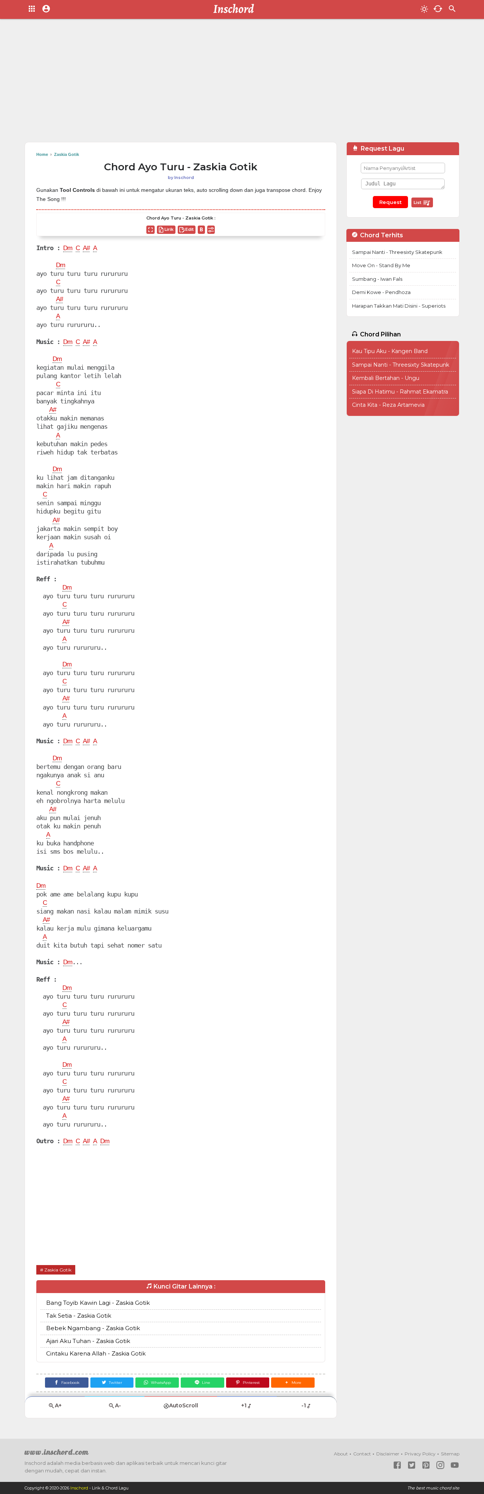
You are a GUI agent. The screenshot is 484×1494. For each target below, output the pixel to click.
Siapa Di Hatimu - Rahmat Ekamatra (400, 391)
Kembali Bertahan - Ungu (385, 378)
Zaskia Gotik (57, 1270)
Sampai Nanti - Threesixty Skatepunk (397, 252)
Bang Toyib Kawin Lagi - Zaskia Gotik (98, 1302)
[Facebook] (397, 1465)
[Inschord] (235, 9)
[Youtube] (454, 1465)
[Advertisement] (242, 83)
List (418, 202)
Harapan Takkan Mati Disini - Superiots (398, 306)
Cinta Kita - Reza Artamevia (388, 405)
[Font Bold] (201, 230)
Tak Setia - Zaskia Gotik (78, 1315)
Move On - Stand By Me (381, 265)
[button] (293, 1382)
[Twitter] (411, 1465)
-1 (303, 1405)
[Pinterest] (426, 1465)
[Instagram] (440, 1465)
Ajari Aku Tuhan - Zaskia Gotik (88, 1341)
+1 (244, 1405)
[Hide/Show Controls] (211, 230)
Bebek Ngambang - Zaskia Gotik (93, 1328)
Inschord (79, 1488)
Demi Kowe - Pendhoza (381, 292)
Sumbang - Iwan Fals (377, 279)
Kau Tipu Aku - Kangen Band (390, 351)
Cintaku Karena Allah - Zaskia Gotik (96, 1353)
